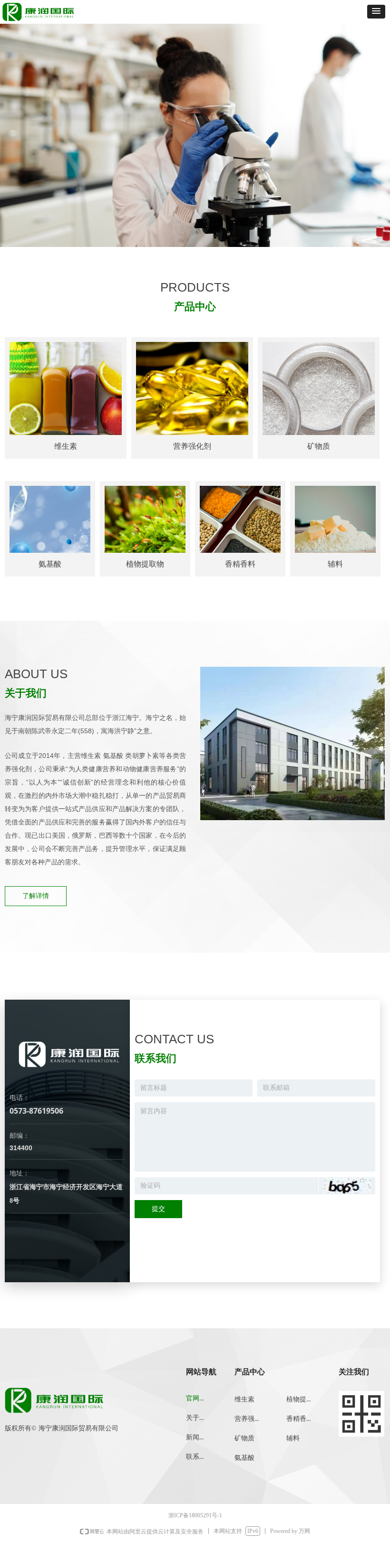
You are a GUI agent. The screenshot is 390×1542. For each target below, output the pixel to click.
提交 (158, 1208)
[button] (376, 12)
